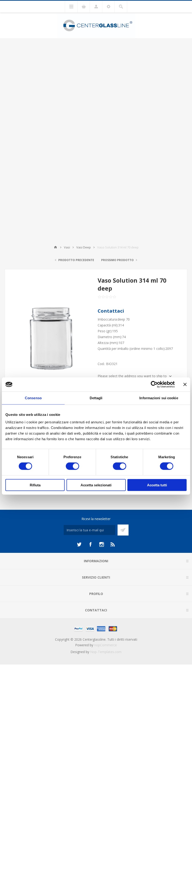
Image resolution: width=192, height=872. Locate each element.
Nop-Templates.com (106, 652)
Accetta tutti (157, 485)
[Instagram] (101, 544)
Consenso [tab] (33, 398)
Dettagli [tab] (96, 398)
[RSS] (113, 544)
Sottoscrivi (123, 530)
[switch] (72, 466)
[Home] (55, 247)
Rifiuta (35, 485)
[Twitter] (79, 544)
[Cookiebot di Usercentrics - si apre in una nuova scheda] (154, 384)
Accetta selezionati (96, 485)
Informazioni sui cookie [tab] (158, 398)
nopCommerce (105, 645)
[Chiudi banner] (185, 384)
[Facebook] (90, 544)
